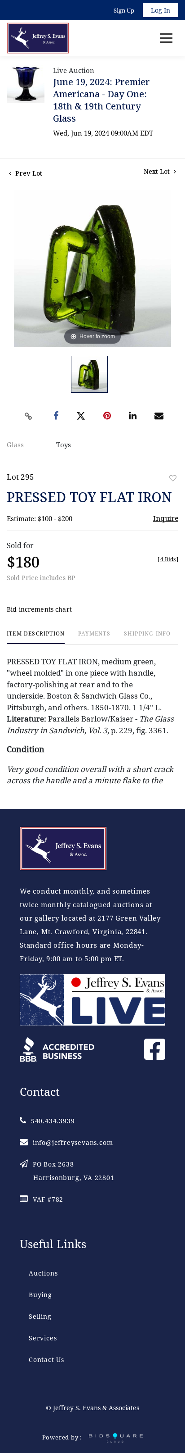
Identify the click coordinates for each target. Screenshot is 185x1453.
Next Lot (158, 171)
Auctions (43, 1273)
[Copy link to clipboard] (28, 416)
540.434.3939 (53, 1121)
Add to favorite (172, 478)
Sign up (124, 10)
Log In (160, 10)
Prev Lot (27, 173)
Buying (40, 1294)
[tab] (36, 637)
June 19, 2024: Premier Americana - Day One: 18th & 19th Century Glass (101, 100)
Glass (15, 444)
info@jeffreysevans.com (73, 1142)
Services (43, 1338)
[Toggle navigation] (166, 38)
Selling (40, 1316)
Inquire (165, 517)
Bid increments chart (39, 609)
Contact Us (46, 1359)
